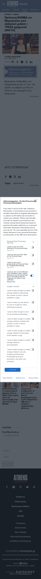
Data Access (20, 378)
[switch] (32, 247)
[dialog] (20, 289)
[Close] (36, 201)
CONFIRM (12, 369)
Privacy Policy (33, 378)
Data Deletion (8, 378)
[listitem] (20, 242)
